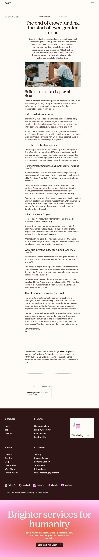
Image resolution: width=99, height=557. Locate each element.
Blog (7, 462)
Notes (7, 426)
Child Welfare (40, 434)
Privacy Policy (40, 469)
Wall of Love (10, 469)
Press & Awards (11, 473)
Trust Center (39, 465)
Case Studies (10, 465)
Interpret (9, 434)
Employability (40, 437)
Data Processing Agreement (46, 473)
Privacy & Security (42, 462)
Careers (8, 454)
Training (37, 454)
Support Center (41, 458)
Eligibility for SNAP (42, 430)
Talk (6, 430)
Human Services (41, 426)
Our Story (9, 458)
